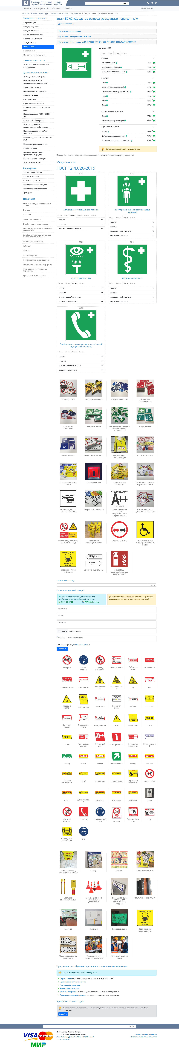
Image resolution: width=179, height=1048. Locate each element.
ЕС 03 (132, 173)
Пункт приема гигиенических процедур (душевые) (132, 211)
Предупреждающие (31, 26)
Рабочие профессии (68, 992)
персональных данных (81, 645)
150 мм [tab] (109, 53)
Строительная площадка (33, 103)
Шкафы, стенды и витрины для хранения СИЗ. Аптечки (37, 236)
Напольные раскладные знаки (35, 144)
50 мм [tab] (60, 215)
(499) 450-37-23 (67, 602)
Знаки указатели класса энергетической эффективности (36, 125)
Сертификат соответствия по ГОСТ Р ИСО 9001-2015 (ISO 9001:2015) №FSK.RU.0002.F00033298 (97, 42)
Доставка (56, 8)
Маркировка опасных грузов (35, 184)
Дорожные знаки (30, 148)
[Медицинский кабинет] (132, 259)
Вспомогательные (30, 95)
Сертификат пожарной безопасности (74, 36)
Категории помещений (32, 39)
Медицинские (29, 47)
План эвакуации (30, 255)
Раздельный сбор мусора (33, 120)
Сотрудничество (41, 8)
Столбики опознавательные (35, 224)
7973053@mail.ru (92, 602)
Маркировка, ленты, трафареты (37, 264)
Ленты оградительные (32, 172)
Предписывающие (30, 31)
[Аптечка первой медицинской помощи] (81, 191)
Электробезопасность (32, 87)
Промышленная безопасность (73, 982)
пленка (104, 58)
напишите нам (133, 149)
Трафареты (27, 193)
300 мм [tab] (124, 53)
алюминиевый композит (112, 111)
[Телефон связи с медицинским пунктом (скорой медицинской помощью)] (81, 325)
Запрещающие (29, 22)
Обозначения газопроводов (35, 91)
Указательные (29, 51)
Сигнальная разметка (32, 180)
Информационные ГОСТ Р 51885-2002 (36, 115)
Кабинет (27, 246)
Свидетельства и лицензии (146, 1034)
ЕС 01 (81, 173)
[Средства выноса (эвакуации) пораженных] (77, 63)
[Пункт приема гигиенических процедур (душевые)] (132, 191)
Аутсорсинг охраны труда (34, 275)
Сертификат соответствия (69, 31)
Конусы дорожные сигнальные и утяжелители (38, 229)
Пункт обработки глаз (81, 278)
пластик (104, 78)
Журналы (27, 250)
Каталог (27, 8)
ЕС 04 (81, 242)
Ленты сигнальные (31, 176)
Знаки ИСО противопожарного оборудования (36, 65)
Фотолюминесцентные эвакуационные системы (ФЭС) (35, 82)
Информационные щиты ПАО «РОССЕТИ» (35, 132)
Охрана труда (66, 978)
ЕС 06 (81, 308)
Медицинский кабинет (132, 278)
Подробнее (63, 1014)
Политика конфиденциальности (144, 1037)
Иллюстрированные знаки (34, 55)
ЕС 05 (132, 242)
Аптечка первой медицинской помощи (81, 210)
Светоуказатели (29, 99)
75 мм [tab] (66, 215)
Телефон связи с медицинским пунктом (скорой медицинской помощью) (81, 345)
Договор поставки (66, 24)
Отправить (62, 649)
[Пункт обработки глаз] (81, 259)
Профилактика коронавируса (36, 260)
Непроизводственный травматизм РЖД (37, 138)
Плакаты (27, 214)
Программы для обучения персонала (35, 270)
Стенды (26, 210)
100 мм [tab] (102, 53)
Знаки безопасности (32, 219)
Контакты (68, 8)
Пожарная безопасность (33, 35)
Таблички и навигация (33, 241)
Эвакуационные (29, 43)
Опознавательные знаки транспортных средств (33, 153)
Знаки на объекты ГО (32, 163)
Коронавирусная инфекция (34, 159)
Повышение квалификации (72, 995)
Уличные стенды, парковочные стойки (37, 204)
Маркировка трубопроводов (35, 188)
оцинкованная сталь (110, 126)
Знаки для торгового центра (34, 77)
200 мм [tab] (117, 53)
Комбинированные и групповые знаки (36, 108)
